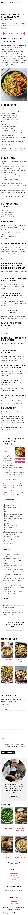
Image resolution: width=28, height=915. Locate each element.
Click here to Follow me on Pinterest (14, 630)
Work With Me (14, 875)
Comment (4, 709)
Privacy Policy (14, 873)
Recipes (8, 8)
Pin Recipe (19, 462)
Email (3, 738)
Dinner (14, 8)
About (14, 879)
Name (3, 732)
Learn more (14, 796)
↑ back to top (14, 863)
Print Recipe (20, 33)
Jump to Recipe (9, 33)
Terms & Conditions (14, 877)
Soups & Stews (14, 903)
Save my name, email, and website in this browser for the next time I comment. (15, 747)
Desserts (14, 901)
